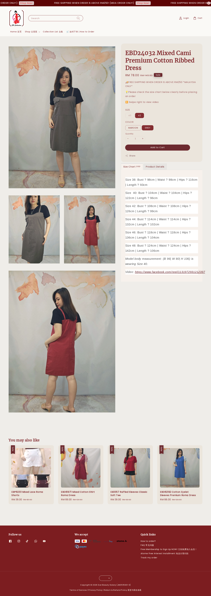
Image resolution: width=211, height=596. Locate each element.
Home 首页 (16, 31)
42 (139, 115)
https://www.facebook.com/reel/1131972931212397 (170, 272)
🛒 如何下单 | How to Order (80, 31)
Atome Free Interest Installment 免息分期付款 (165, 553)
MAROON (133, 127)
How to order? (148, 541)
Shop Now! (12, 3)
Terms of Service (78, 590)
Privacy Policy (95, 590)
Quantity (129, 133)
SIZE (127, 109)
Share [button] (132, 155)
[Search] (78, 18)
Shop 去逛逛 (31, 31)
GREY (147, 127)
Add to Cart (157, 147)
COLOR (129, 122)
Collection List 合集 (53, 31)
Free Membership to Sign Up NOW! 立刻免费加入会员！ (169, 549)
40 (129, 115)
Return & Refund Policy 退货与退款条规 (122, 590)
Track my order (149, 557)
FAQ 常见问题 (147, 545)
